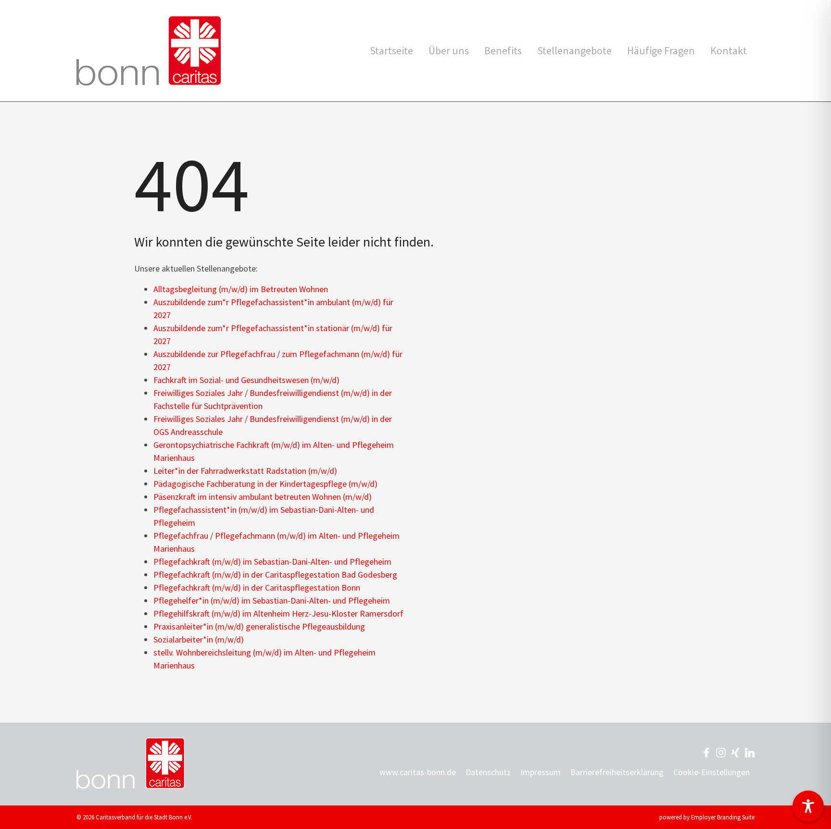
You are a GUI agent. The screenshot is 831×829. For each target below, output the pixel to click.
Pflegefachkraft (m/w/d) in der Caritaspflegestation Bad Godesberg (275, 574)
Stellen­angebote (574, 50)
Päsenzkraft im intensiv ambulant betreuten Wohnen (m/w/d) (262, 496)
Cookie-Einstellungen (711, 772)
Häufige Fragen (661, 50)
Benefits (503, 50)
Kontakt (728, 50)
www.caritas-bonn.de (417, 772)
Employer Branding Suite (723, 817)
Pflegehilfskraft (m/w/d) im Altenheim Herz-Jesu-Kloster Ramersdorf (278, 613)
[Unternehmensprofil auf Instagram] (721, 752)
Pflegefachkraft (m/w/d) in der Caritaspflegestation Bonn (256, 587)
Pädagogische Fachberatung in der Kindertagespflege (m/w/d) (265, 483)
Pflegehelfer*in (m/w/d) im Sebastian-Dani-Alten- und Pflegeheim (271, 600)
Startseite (391, 50)
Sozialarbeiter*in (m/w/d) (198, 639)
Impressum (540, 772)
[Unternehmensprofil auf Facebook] (706, 752)
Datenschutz (488, 772)
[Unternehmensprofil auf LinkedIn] (750, 752)
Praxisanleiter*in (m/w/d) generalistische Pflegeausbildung (259, 626)
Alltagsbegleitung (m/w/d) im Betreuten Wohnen (240, 289)
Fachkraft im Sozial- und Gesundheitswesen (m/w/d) (246, 379)
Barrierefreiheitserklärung (617, 772)
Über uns (448, 50)
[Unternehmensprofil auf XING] (735, 752)
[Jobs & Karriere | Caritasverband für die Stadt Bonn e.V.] (148, 50)
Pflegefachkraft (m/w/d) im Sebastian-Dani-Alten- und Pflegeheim (272, 561)
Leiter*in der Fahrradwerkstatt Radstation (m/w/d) (245, 470)
